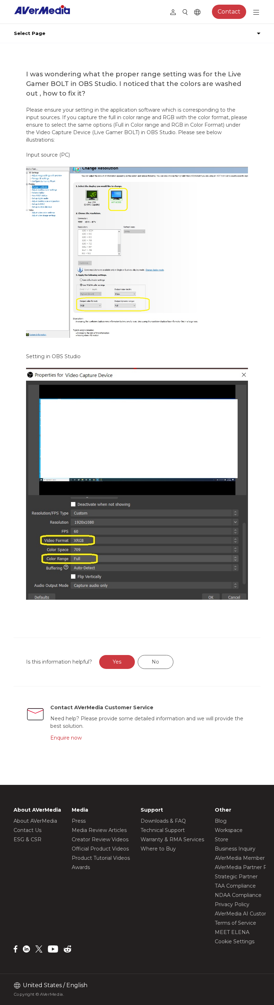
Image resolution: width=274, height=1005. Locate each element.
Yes (117, 662)
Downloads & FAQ (163, 821)
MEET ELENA (232, 932)
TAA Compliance (235, 886)
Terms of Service (235, 923)
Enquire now (66, 738)
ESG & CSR (27, 839)
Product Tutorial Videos (101, 858)
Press (79, 821)
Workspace (229, 830)
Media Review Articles (99, 830)
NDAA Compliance (238, 895)
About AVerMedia (35, 821)
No (155, 662)
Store (221, 839)
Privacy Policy (232, 904)
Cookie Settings (234, 941)
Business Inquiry (235, 849)
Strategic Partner (236, 876)
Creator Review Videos (100, 839)
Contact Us (27, 830)
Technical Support (163, 830)
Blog (221, 821)
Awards (81, 867)
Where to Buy (158, 849)
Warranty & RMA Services (172, 839)
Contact (229, 11)
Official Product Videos (100, 849)
